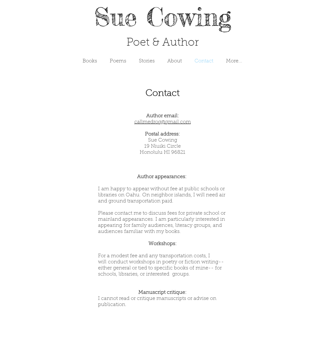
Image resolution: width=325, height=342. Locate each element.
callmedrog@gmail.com (162, 122)
